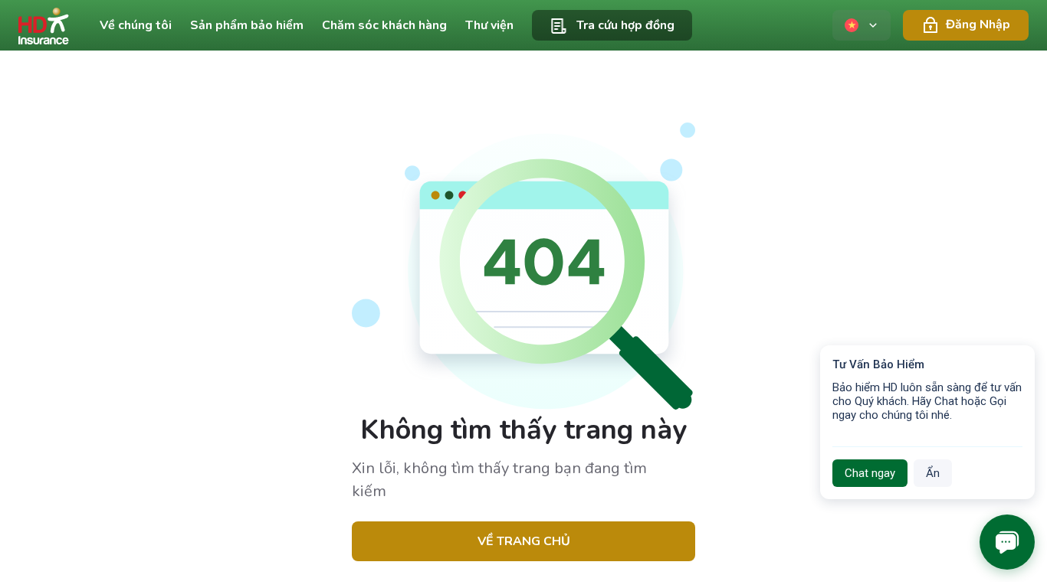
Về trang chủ (524, 541)
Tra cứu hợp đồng (625, 25)
